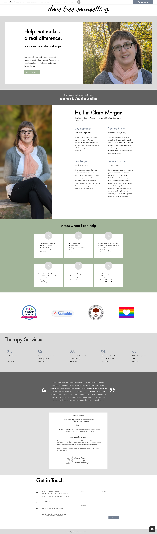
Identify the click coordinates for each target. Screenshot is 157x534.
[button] (17, 2)
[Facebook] (78, 2)
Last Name (104, 491)
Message (83, 505)
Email (82, 498)
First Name (84, 491)
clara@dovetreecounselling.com (52, 508)
